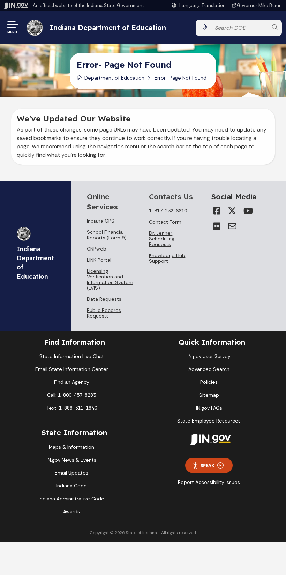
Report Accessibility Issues (209, 482)
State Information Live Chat (71, 356)
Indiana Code (71, 486)
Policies (209, 382)
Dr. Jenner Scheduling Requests (161, 238)
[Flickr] (217, 226)
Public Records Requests (104, 313)
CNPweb (96, 249)
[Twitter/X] (232, 210)
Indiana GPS (100, 221)
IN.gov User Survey (209, 356)
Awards (71, 511)
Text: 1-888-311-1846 (71, 408)
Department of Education (114, 78)
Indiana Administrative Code (71, 498)
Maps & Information (71, 447)
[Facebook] (217, 210)
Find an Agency (71, 382)
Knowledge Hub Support (167, 258)
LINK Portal (99, 260)
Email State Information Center (71, 369)
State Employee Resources (209, 421)
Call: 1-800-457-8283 (71, 395)
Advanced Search (208, 369)
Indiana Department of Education (108, 27)
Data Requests (104, 299)
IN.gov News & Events (71, 460)
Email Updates (71, 473)
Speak (207, 465)
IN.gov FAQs (209, 408)
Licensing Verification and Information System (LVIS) (110, 279)
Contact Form (165, 222)
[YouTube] (247, 210)
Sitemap (209, 395)
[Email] (232, 226)
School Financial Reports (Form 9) (107, 235)
